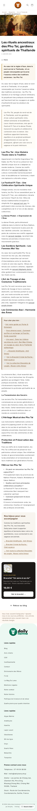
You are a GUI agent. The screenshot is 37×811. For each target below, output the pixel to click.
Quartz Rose (8, 748)
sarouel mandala (14, 236)
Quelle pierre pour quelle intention (17, 703)
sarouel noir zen (20, 203)
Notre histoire (9, 694)
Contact (7, 667)
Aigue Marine (9, 716)
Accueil (4, 12)
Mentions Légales (10, 685)
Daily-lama (11, 804)
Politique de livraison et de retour (16, 699)
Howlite (7, 725)
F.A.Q (6, 676)
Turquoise (7, 757)
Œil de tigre (8, 739)
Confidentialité (9, 662)
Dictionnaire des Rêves (12, 671)
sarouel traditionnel (20, 170)
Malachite (7, 753)
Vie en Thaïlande (22, 12)
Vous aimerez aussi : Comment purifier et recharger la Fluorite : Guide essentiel (17, 333)
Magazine (12, 12)
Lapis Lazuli (8, 730)
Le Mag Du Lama (10, 680)
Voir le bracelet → (18, 594)
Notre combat (9, 689)
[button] (4, 5)
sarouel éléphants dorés (21, 269)
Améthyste (8, 721)
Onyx (6, 744)
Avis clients (8, 653)
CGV (5, 657)
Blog (5, 648)
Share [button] (6, 60)
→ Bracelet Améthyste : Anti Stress (18, 541)
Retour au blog (20, 605)
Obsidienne (8, 734)
